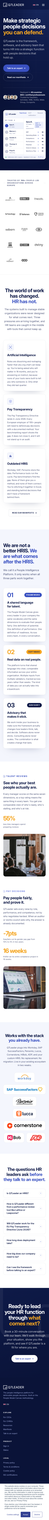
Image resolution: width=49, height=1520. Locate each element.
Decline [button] (37, 1514)
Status (5, 1450)
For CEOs (7, 1417)
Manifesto (7, 1429)
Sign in (6, 1446)
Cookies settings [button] (13, 1514)
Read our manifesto (16, 77)
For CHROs (8, 1421)
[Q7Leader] (13, 5)
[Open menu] (43, 4)
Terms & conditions (11, 1467)
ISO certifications (10, 1475)
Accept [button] (25, 1514)
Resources (7, 1425)
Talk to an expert (15, 68)
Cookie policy (9, 1471)
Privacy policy (9, 1463)
